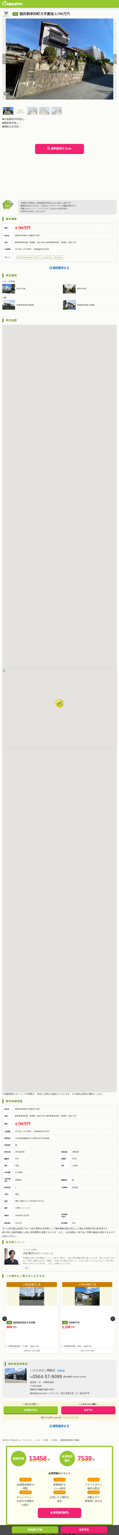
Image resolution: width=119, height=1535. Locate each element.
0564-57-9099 (47, 1376)
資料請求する (61, 148)
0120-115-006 (72, 1417)
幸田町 (45, 1440)
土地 (37, 1440)
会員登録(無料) (59, 1512)
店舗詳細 (61, 1370)
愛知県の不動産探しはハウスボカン (17, 1440)
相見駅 (54, 1440)
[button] (4, 59)
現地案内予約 (30, 1410)
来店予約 (88, 1410)
